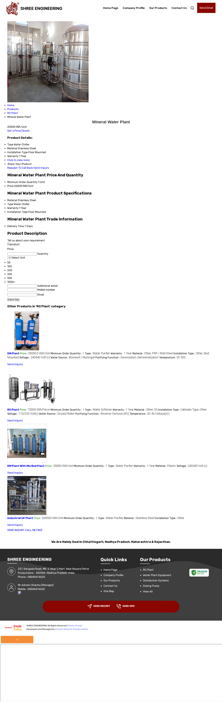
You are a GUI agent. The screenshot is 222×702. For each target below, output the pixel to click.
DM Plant (13, 353)
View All (148, 591)
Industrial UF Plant (20, 518)
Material (12, 200)
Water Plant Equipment (157, 575)
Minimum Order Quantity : (67, 353)
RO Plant (13, 409)
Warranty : (121, 353)
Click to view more (18, 160)
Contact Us (179, 8)
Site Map (109, 591)
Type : (97, 353)
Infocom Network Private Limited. (71, 629)
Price (10, 186)
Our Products (158, 8)
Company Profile (134, 8)
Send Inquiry (41, 167)
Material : (152, 353)
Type (10, 204)
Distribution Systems (156, 580)
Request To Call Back (20, 167)
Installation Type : (182, 409)
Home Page (110, 8)
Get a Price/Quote (18, 130)
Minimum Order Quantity (22, 182)
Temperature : (172, 357)
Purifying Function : (126, 357)
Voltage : (34, 357)
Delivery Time (15, 226)
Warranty (13, 208)
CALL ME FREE (33, 530)
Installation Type (17, 211)
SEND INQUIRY (16, 530)
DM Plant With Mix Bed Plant (26, 465)
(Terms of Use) (74, 625)
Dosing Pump (151, 585)
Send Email (206, 7)
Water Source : (73, 357)
